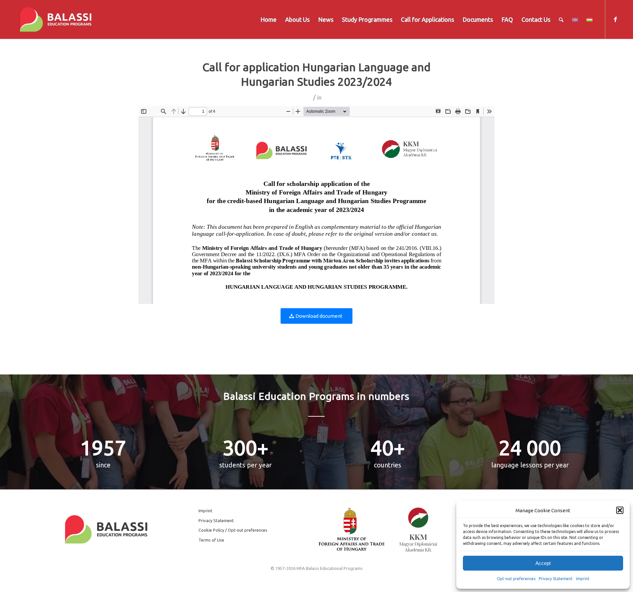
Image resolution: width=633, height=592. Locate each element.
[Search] (561, 19)
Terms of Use (211, 540)
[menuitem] (268, 19)
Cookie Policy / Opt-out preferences (232, 530)
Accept (543, 563)
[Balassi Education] (55, 19)
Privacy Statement (556, 579)
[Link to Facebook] (615, 19)
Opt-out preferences (516, 579)
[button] (620, 510)
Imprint (582, 579)
